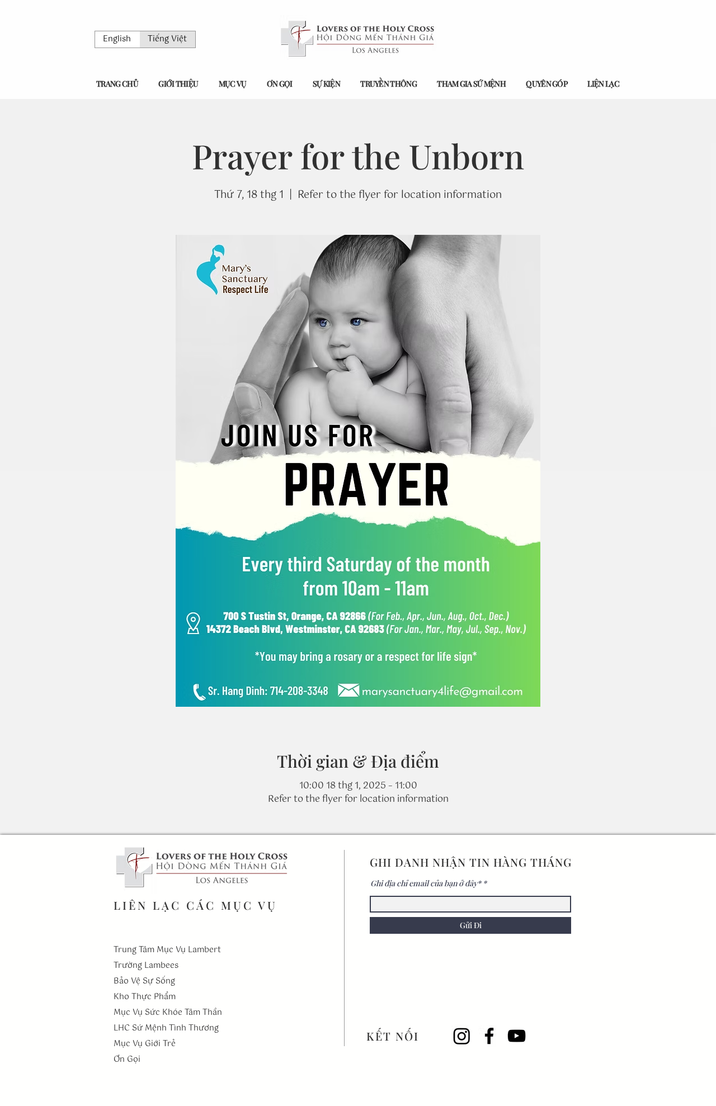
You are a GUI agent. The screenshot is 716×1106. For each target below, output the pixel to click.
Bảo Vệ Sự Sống (144, 981)
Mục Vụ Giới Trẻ (145, 1044)
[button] (178, 83)
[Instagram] (462, 1036)
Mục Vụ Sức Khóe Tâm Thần (168, 1012)
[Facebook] (489, 1036)
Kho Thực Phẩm (145, 997)
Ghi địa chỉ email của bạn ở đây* (425, 883)
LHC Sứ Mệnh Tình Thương (166, 1028)
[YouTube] (516, 1036)
